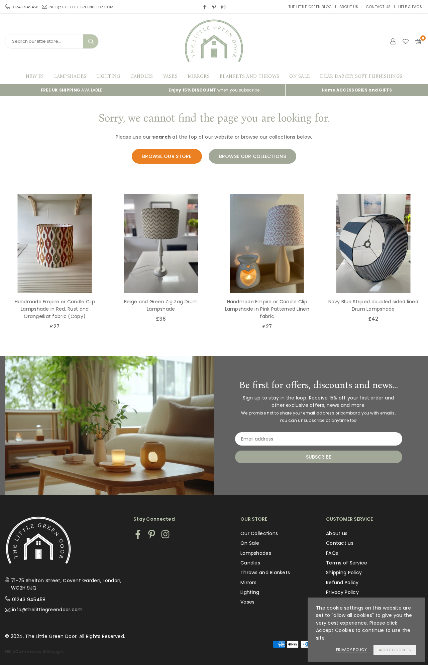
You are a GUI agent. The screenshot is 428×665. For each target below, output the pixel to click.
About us (348, 6)
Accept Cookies (395, 650)
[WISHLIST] (405, 41)
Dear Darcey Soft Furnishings (361, 76)
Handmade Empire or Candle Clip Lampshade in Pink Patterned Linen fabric (267, 309)
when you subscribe (214, 90)
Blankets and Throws (249, 76)
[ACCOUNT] (393, 41)
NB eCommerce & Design (34, 651)
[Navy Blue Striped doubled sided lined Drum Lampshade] (373, 243)
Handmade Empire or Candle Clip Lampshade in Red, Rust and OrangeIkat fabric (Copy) (55, 309)
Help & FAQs (410, 6)
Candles (141, 76)
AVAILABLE (71, 90)
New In (35, 76)
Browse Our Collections (252, 156)
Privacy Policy (342, 592)
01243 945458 (28, 599)
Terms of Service (346, 562)
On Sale (299, 76)
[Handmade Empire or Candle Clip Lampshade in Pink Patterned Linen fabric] (267, 243)
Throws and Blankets (265, 572)
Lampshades (70, 76)
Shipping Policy (344, 572)
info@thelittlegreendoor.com (81, 6)
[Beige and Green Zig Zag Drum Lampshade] (161, 243)
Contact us (378, 6)
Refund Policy (342, 582)
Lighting (108, 76)
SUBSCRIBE (318, 457)
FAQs (332, 553)
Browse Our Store (166, 156)
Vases (170, 76)
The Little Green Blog (310, 6)
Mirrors (199, 76)
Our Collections (259, 533)
